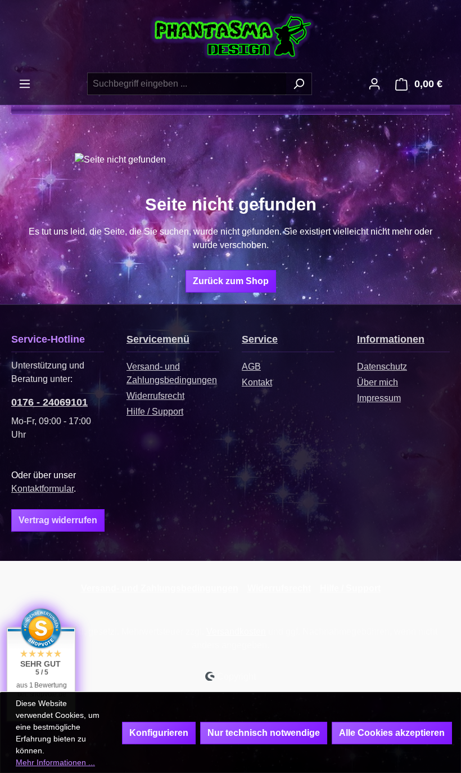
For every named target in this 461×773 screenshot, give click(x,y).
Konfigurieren (158, 733)
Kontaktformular (42, 488)
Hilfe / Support (154, 411)
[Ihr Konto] (374, 84)
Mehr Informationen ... (55, 762)
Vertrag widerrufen (58, 520)
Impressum (379, 398)
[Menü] (24, 84)
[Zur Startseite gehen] (230, 36)
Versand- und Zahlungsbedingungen (159, 588)
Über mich (377, 382)
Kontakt (257, 382)
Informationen (390, 339)
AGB (251, 366)
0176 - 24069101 (49, 402)
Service (260, 339)
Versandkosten (236, 631)
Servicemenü (157, 339)
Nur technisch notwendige (263, 733)
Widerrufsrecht (155, 396)
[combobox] (186, 84)
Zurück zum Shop (231, 281)
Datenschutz (382, 366)
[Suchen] (299, 84)
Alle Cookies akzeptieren (392, 733)
